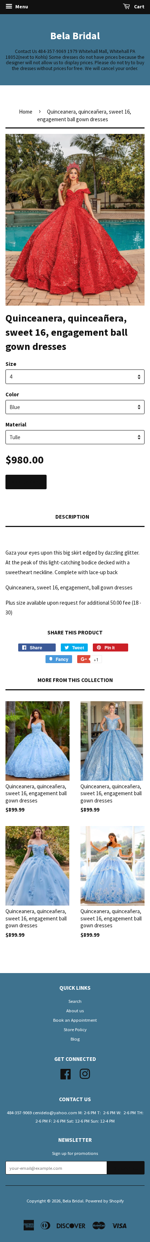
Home (25, 111)
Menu (21, 6)
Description (72, 516)
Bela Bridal (75, 35)
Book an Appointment (75, 1020)
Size (10, 363)
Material (15, 424)
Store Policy (75, 1029)
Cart (139, 6)
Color (12, 394)
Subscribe (125, 1168)
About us (75, 1010)
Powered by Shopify (105, 1201)
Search (75, 1001)
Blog (75, 1039)
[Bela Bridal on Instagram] (84, 1073)
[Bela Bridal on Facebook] (65, 1073)
